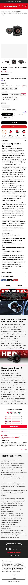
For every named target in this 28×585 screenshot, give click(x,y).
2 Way (24, 95)
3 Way (16, 97)
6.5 (3, 89)
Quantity (3, 103)
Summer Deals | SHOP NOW (14, 1)
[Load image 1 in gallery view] (7, 62)
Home (2, 11)
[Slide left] (2, 62)
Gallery (8, 285)
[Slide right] (25, 62)
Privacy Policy (16, 571)
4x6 (20, 86)
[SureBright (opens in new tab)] (24, 112)
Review (19, 285)
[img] (4, 435)
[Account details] (22, 6)
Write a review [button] (14, 426)
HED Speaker (4, 13)
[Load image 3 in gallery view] (21, 62)
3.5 (7, 86)
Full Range (5, 95)
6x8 (11, 89)
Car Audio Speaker (16, 11)
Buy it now (14, 126)
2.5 (3, 86)
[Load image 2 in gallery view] (14, 62)
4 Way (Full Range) (7, 100)
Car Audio (8, 11)
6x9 (16, 89)
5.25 (24, 86)
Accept (14, 574)
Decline (14, 578)
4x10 (16, 86)
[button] (1, 6)
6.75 (7, 89)
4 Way (16, 100)
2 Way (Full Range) (15, 95)
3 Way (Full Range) (7, 97)
